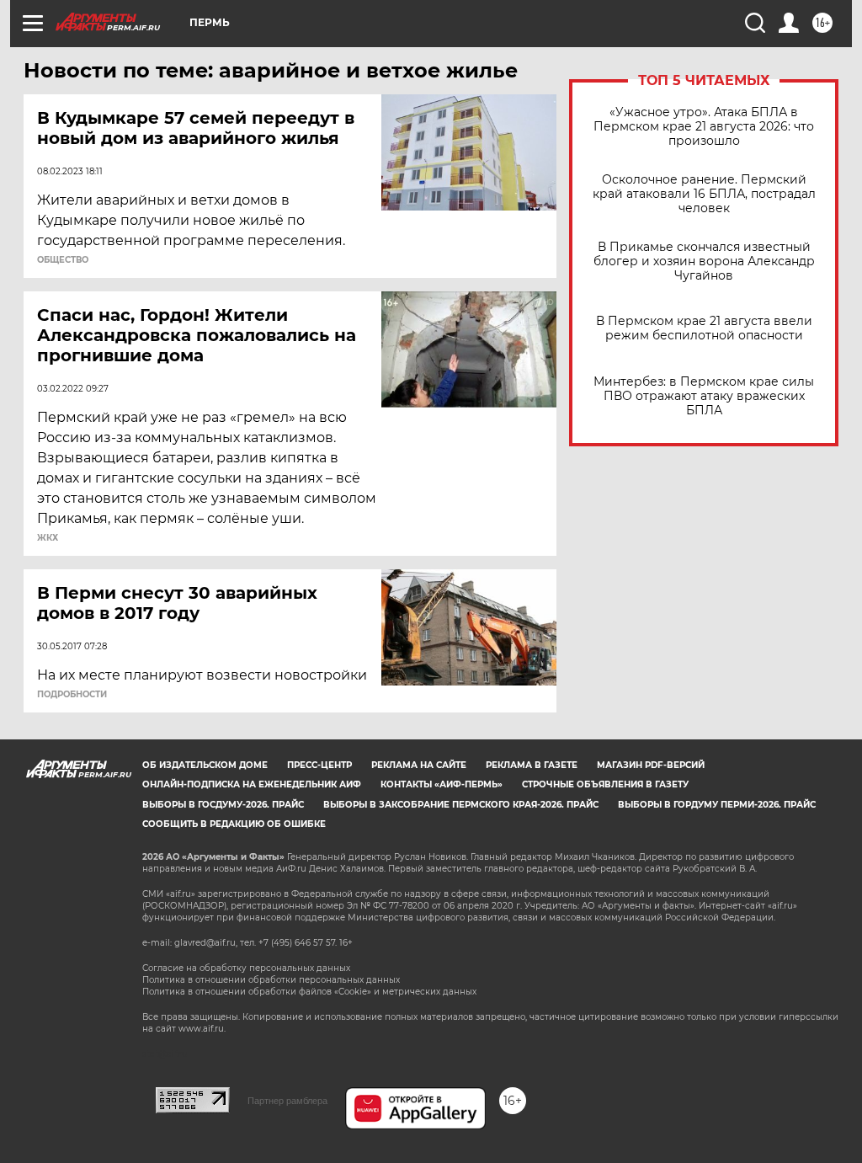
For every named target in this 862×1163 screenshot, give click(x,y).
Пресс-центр (319, 765)
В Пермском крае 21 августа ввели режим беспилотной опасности (704, 328)
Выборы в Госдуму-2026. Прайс (223, 804)
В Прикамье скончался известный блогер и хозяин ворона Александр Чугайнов (704, 261)
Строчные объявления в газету (605, 784)
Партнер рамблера (287, 1101)
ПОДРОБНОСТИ (72, 695)
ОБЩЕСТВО (62, 260)
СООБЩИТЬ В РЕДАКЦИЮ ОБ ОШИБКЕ (234, 824)
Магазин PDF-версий (651, 765)
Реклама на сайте (418, 765)
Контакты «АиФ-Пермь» (441, 784)
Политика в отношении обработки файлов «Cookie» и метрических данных (309, 991)
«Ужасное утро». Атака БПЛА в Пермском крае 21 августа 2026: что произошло (703, 126)
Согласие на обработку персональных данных (246, 968)
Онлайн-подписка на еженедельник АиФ (251, 784)
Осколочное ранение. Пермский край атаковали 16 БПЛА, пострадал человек (704, 194)
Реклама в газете (531, 765)
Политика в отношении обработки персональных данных (271, 979)
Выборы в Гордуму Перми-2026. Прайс (717, 804)
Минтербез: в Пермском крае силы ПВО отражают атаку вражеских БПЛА (703, 396)
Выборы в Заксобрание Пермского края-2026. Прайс (461, 804)
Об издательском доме (205, 765)
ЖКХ (47, 538)
